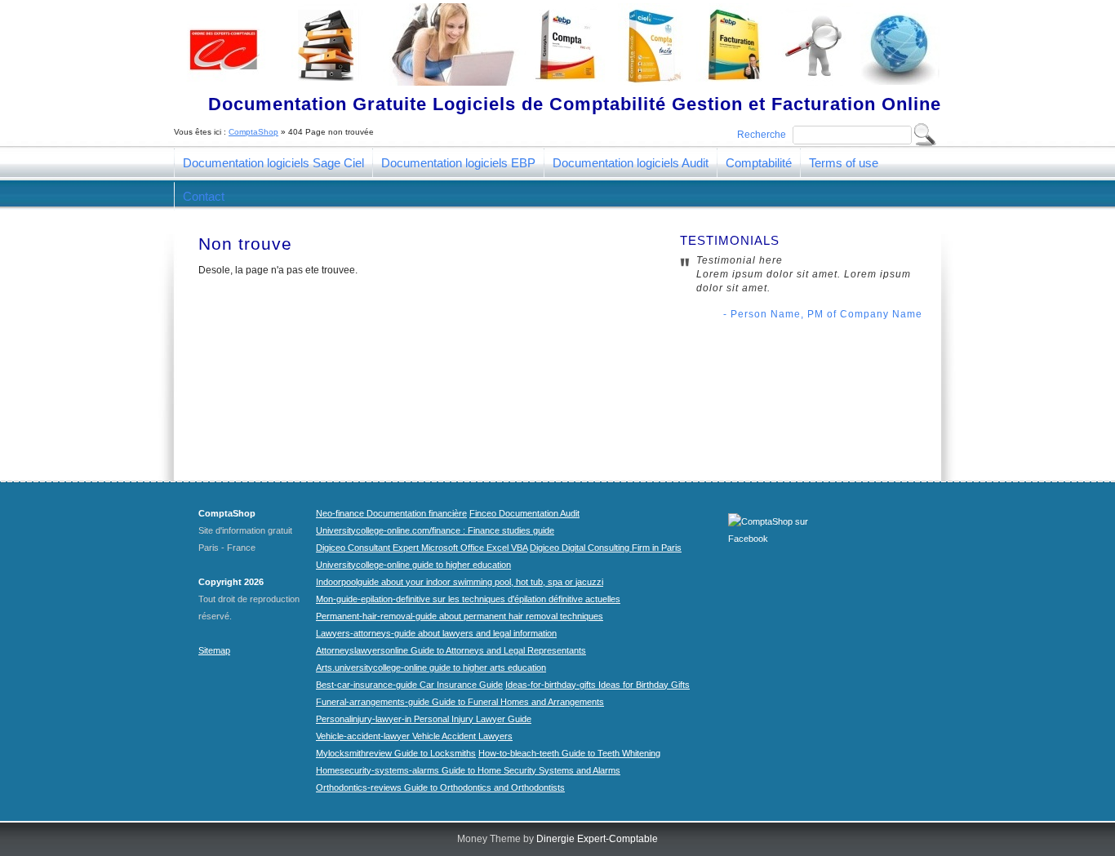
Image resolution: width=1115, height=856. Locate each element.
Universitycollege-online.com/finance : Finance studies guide (435, 530)
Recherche (761, 134)
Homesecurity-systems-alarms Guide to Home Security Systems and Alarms (468, 770)
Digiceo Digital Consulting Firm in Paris (606, 547)
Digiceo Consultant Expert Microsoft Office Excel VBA (421, 547)
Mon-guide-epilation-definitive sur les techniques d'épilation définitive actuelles (468, 599)
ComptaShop (253, 131)
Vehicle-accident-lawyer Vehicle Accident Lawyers (414, 736)
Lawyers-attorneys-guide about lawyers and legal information (436, 633)
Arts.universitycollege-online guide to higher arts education (431, 667)
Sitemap (214, 650)
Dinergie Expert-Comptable (597, 839)
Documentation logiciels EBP (458, 163)
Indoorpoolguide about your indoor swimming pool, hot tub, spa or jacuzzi (459, 582)
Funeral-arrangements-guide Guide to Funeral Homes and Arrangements (460, 702)
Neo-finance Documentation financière (391, 513)
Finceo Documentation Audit (524, 513)
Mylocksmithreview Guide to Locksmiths (396, 753)
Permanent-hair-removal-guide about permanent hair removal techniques (459, 616)
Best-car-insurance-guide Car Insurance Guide (409, 685)
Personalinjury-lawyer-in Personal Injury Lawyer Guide (423, 719)
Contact (203, 196)
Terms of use (843, 163)
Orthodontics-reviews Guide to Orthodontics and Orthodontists (440, 787)
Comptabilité (759, 163)
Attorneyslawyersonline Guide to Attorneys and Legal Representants (451, 650)
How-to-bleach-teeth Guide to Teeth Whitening (569, 753)
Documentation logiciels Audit (631, 163)
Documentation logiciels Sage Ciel (273, 163)
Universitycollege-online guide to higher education (413, 565)
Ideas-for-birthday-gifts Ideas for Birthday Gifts (597, 685)
